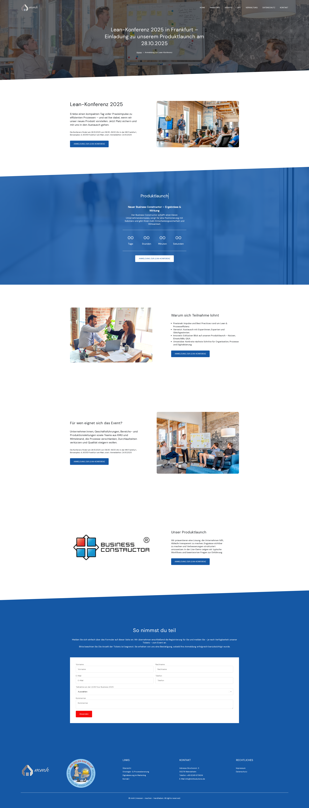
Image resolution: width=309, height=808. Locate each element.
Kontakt (284, 7)
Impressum (241, 768)
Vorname (80, 664)
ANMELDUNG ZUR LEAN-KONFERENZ (89, 144)
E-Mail (78, 675)
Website (228, 7)
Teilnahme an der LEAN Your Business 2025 (95, 687)
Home (202, 7)
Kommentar (81, 698)
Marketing (215, 7)
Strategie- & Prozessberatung (136, 771)
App (239, 7)
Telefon (158, 675)
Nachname (160, 664)
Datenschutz (269, 7)
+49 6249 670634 (195, 775)
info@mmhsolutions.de (195, 779)
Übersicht (127, 768)
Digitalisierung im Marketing (134, 775)
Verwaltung (252, 7)
